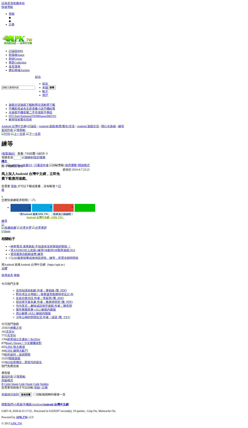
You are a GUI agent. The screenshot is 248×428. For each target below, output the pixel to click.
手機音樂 (23, 112)
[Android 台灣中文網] (17, 44)
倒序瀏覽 (71, 165)
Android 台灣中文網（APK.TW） (46, 217)
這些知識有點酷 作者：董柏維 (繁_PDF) (41, 290)
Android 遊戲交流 (88, 126)
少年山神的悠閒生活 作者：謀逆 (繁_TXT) (43, 317)
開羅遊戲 (14, 358)
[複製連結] (8, 153)
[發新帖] (19, 130)
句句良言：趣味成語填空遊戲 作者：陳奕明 (44, 305)
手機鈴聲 (49, 108)
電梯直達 (7, 157)
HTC (12, 116)
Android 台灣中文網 (13, 126)
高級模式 (7, 380)
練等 (121, 126)
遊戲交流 (14, 104)
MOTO (51, 116)
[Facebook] (21, 208)
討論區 (16, 51)
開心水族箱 (108, 126)
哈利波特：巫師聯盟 (17, 354)
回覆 (4, 268)
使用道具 (7, 275)
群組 (15, 58)
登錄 (12, 13)
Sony (18, 116)
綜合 (38, 76)
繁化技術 (26, 119)
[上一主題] (18, 133)
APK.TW (22, 417)
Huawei (42, 116)
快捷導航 (7, 7)
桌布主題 (26, 108)
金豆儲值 (14, 66)
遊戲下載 (26, 104)
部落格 (16, 54)
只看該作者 (41, 165)
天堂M (11, 335)
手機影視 (14, 108)
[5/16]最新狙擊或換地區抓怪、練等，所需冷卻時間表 (44, 257)
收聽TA (27, 165)
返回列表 (7, 130)
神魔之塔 (16, 327)
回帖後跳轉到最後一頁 (50, 394)
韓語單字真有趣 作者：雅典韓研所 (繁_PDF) (44, 301)
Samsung (26, 116)
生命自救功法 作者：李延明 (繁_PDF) (40, 298)
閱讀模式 (84, 165)
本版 (45, 87)
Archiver (37, 404)
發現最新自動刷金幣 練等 (27, 254)
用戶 (45, 95)
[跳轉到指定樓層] (33, 157)
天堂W (10, 331)
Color (7, 384)
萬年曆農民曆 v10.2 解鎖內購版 (36, 309)
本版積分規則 (10, 394)
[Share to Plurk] (5, 231)
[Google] (63, 208)
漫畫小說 (38, 108)
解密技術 (14, 119)
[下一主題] (33, 133)
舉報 (17, 275)
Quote (28, 384)
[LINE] (85, 208)
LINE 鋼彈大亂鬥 (17, 350)
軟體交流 (38, 104)
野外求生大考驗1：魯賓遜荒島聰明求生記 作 (44, 294)
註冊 (12, 24)
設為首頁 (7, 3)
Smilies (44, 384)
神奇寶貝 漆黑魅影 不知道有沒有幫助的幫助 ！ (41, 246)
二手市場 (35, 112)
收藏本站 (19, 3)
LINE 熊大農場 (15, 346)
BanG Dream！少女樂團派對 (24, 343)
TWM (34, 116)
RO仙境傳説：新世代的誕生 (24, 362)
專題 (17, 62)
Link (22, 384)
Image (15, 384)
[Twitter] (42, 208)
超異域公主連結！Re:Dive (23, 339)
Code (36, 384)
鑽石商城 (19, 70)
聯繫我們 (7, 404)
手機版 (27, 404)
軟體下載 (49, 104)
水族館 (13, 112)
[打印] (5, 133)
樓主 (4, 161)
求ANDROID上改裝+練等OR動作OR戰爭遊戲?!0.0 (43, 250)
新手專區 (46, 112)
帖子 (45, 91)
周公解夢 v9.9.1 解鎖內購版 (33, 313)
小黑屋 (18, 404)
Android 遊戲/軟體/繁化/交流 (57, 126)
